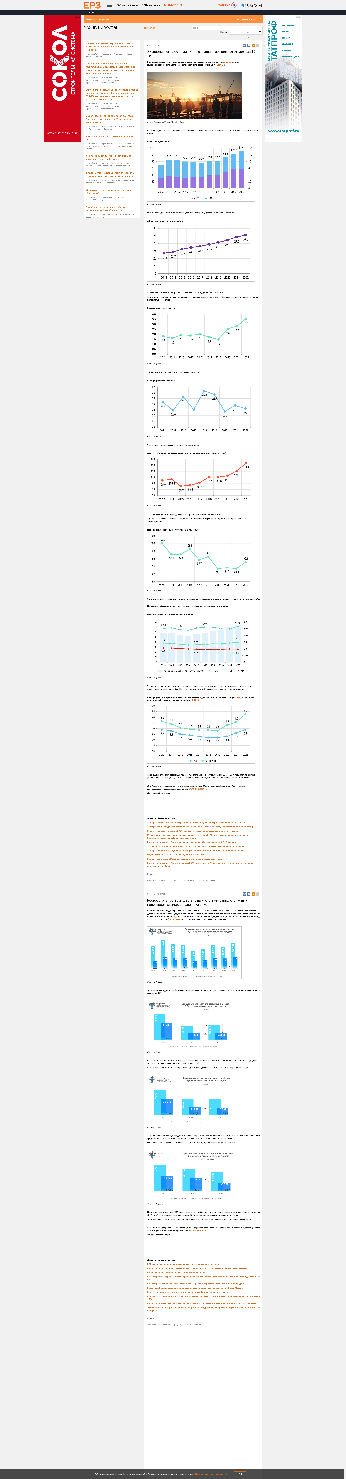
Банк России (107, 197)
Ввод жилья (164, 880)
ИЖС (175, 880)
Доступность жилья (207, 880)
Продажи (130, 54)
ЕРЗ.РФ (88, 129)
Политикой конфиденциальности (211, 1474)
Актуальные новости (92, 37)
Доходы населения (93, 146)
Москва (98, 57)
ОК (240, 1474)
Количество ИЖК (105, 166)
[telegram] (242, 5)
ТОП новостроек (151, 5)
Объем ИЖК (90, 166)
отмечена (165, 130)
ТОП (116, 77)
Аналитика (131, 126)
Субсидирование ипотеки (122, 163)
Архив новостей (101, 27)
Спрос (115, 214)
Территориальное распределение (100, 83)
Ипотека (89, 57)
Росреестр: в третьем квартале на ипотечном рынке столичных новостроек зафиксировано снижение (110, 46)
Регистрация (119, 54)
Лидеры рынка (114, 80)
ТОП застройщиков (127, 5)
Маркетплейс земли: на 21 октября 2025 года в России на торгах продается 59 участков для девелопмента (110, 119)
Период (223, 32)
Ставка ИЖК (91, 200)
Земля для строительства (113, 126)
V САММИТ (224, 5)
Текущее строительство (96, 80)
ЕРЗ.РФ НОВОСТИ (197, 789)
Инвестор (108, 129)
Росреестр (106, 54)
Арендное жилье (109, 144)
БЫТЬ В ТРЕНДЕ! (173, 5)
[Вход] (260, 5)
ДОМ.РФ (105, 180)
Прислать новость (255, 37)
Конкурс (97, 129)
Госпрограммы (112, 183)
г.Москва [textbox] (89, 12)
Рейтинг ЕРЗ (107, 77)
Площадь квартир (126, 144)
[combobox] (94, 12)
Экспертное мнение (123, 166)
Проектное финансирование (123, 180)
